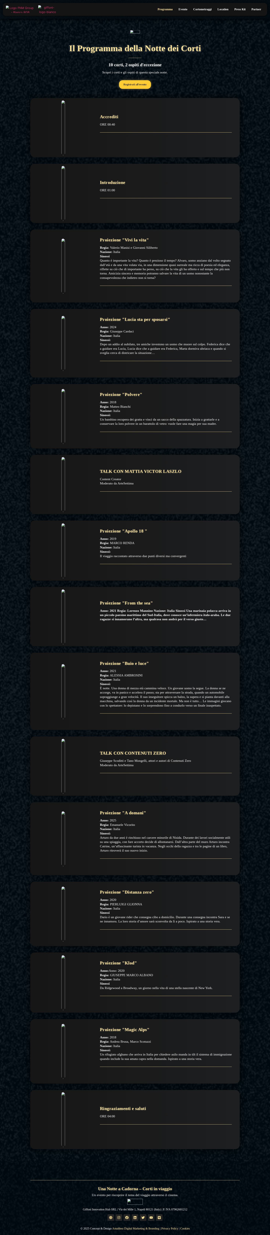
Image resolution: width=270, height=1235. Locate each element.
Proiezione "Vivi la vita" (124, 240)
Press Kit (240, 9)
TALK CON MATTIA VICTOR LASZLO (141, 471)
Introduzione (112, 182)
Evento (183, 9)
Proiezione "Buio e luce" (124, 663)
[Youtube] (151, 1217)
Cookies (185, 1228)
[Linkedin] (135, 1217)
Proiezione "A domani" (123, 812)
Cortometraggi (202, 9)
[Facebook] (127, 1217)
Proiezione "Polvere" (121, 394)
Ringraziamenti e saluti (123, 1108)
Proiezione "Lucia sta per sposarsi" (135, 319)
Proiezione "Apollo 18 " (123, 531)
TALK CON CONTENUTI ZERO (133, 753)
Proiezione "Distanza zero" (127, 892)
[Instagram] (119, 1217)
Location (222, 9)
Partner (256, 9)
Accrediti (109, 116)
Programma (165, 9)
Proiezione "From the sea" (126, 603)
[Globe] (110, 1217)
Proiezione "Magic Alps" (125, 1029)
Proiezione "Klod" (118, 963)
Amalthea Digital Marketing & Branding (135, 1228)
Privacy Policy (169, 1228)
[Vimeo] (159, 1217)
